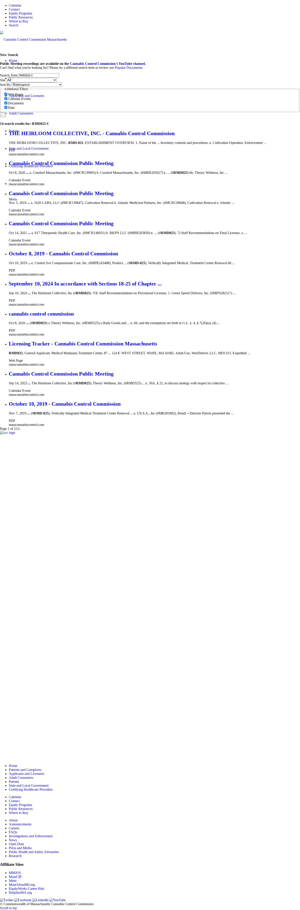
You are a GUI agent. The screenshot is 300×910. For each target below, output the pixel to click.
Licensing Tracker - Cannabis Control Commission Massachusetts (83, 344)
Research (15, 856)
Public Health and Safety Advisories (34, 852)
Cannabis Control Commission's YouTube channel (107, 63)
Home (13, 766)
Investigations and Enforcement (30, 836)
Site (2, 80)
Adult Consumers (21, 777)
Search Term (9, 75)
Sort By (5, 85)
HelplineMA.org (20, 892)
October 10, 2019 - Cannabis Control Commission (65, 404)
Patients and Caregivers (25, 770)
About (13, 820)
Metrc (13, 881)
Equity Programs (20, 13)
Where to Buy (18, 21)
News (13, 840)
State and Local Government (29, 785)
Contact (14, 9)
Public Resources (21, 17)
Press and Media (20, 848)
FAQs (13, 832)
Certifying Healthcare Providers (31, 789)
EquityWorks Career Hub (26, 888)
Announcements (20, 824)
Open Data (16, 844)
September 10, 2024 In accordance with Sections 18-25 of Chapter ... (85, 284)
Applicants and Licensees (26, 774)
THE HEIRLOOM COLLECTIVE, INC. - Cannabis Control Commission (92, 133)
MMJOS (15, 873)
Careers (14, 828)
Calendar (15, 5)
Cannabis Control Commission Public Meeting (61, 163)
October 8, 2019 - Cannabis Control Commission (63, 253)
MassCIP (15, 877)
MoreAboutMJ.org (22, 884)
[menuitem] (154, 5)
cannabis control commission (41, 314)
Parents (14, 781)
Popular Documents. (129, 67)
